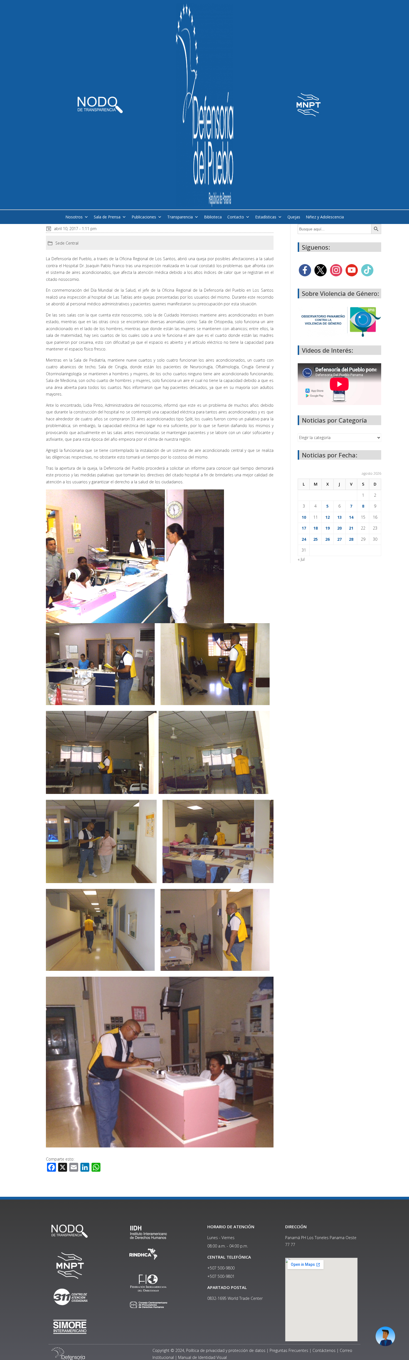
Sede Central (66, 243)
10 (304, 517)
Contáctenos (324, 1350)
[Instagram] (336, 269)
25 (315, 539)
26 (327, 539)
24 (304, 539)
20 (339, 528)
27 (339, 539)
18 (315, 528)
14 (351, 517)
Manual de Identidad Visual (202, 1357)
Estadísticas (265, 217)
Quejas (293, 217)
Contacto (235, 217)
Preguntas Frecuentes (289, 1350)
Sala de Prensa (107, 217)
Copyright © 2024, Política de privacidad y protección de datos (208, 1350)
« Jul (301, 559)
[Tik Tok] (367, 269)
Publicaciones (144, 217)
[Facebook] (305, 269)
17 (304, 528)
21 (351, 528)
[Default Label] (352, 269)
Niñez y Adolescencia (325, 217)
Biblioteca (213, 217)
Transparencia (180, 217)
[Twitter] (320, 269)
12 (327, 517)
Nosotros (74, 217)
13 (339, 517)
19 (327, 528)
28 (351, 539)
